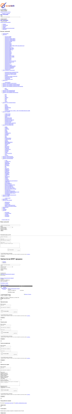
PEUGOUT (7, 146)
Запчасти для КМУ (6, 111)
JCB (6, 167)
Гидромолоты (7, 204)
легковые (6, 214)
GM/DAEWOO (8, 133)
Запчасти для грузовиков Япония (9, 102)
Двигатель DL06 (8, 57)
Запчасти (4, 26)
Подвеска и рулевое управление (11, 76)
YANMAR (7, 179)
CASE (6, 160)
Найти (2, 230)
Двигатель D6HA (8, 53)
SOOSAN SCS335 (8, 118)
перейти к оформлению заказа (21, 402)
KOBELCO (7, 169)
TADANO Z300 (8, 121)
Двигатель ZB (7, 69)
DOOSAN (7, 162)
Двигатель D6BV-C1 (9, 49)
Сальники (5, 209)
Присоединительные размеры (10, 206)
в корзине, (6, 13)
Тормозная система (8, 77)
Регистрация (5, 14)
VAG (6, 154)
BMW (6, 126)
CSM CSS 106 (7, 113)
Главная (4, 24)
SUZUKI (6, 151)
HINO (6, 104)
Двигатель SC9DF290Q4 (9, 67)
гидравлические (8, 213)
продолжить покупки (9, 402)
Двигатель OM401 (8, 65)
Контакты (4, 29)
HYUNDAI (7, 165)
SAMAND (7, 148)
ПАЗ (6, 99)
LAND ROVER (8, 139)
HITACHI (7, 164)
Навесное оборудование (7, 200)
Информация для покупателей (8, 28)
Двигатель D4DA (8, 44)
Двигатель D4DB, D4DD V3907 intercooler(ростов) (14, 45)
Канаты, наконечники (9, 123)
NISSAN (6, 108)
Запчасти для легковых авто (8, 124)
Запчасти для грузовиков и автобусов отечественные (13, 86)
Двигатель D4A (8, 42)
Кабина (6, 75)
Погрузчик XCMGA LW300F (10, 188)
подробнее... (28, 254)
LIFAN (6, 140)
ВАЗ (6, 88)
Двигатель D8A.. (8, 54)
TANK (6, 152)
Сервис (4, 27)
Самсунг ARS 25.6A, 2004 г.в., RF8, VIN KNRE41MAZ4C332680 (17, 110)
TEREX (6, 177)
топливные (7, 216)
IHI (5, 166)
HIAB (6, 116)
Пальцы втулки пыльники (10, 184)
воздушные (7, 212)
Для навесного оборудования (10, 74)
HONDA (6, 135)
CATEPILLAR (7, 161)
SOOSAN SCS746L (8, 120)
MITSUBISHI (7, 143)
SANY (6, 175)
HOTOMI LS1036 (8, 117)
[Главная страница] (7, 7)
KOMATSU (7, 170)
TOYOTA (7, 109)
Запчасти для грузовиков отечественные (10, 92)
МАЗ (6, 98)
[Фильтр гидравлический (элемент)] (7, 274)
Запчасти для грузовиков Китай (9, 90)
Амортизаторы (5, 33)
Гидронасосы (7, 182)
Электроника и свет (9, 79)
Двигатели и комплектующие (10, 73)
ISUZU (6, 105)
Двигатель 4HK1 (8, 36)
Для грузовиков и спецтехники (9, 70)
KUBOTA (7, 171)
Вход (1, 14)
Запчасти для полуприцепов (8, 157)
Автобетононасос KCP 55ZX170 (11, 180)
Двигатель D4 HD (8, 41)
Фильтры (4, 210)
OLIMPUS (7, 173)
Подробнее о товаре (4, 283)
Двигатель (5, 34)
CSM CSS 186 (7, 114)
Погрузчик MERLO (9, 185)
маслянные (7, 215)
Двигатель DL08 (8, 58)
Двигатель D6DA (8, 51)
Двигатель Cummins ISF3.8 (10, 40)
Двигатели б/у (7, 82)
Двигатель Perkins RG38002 (10, 66)
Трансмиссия (7, 78)
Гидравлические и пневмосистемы (11, 72)
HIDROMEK (7, 163)
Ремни (4, 208)
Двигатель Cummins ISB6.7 (10, 38)
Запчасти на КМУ (6, 196)
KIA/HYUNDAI (8, 138)
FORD (6, 131)
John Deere (7, 168)
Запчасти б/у (5, 80)
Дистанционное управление (10, 122)
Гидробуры (7, 203)
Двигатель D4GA (8, 46)
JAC (6, 136)
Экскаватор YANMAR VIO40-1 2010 (12, 191)
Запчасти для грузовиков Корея (9, 91)
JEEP (6, 137)
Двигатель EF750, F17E (9, 61)
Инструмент (5, 199)
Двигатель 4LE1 (8, 37)
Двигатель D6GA (8, 52)
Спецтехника (5, 25)
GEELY (6, 132)
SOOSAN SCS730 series (9, 119)
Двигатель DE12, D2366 (9, 56)
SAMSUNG (7, 174)
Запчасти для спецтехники (8, 158)
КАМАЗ (6, 89)
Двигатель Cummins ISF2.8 (10, 39)
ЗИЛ (6, 96)
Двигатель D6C (8, 50)
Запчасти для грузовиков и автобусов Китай (11, 84)
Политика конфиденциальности (4, 296)
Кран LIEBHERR (8, 183)
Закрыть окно (3, 405)
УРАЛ (6, 101)
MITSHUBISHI (8, 107)
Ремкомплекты (5, 207)
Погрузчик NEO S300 (9, 186)
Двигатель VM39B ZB (9, 68)
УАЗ (6, 100)
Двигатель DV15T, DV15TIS (10, 60)
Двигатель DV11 (8, 59)
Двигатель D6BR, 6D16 (9, 48)
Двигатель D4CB (8, 43)
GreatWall (7, 134)
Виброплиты (7, 202)
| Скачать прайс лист (5, 219)
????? (2, 270)
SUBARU (7, 150)
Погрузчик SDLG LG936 (10, 187)
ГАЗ (5, 95)
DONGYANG (7, 115)
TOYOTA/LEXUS (8, 153)
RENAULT (7, 147)
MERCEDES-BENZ (9, 142)
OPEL (6, 145)
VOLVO (6, 155)
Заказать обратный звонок (5, 11)
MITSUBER (7, 172)
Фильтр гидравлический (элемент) (7, 278)
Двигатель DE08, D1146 (9, 55)
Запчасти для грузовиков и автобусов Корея (11, 85)
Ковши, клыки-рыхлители (10, 205)
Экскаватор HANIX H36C (10, 190)
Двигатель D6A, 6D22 (9, 47)
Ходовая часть (7, 189)
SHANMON (7, 176)
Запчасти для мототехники (8, 156)
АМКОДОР (7, 181)
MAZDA (6, 106)
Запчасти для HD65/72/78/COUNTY (10, 83)
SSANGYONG (8, 149)
